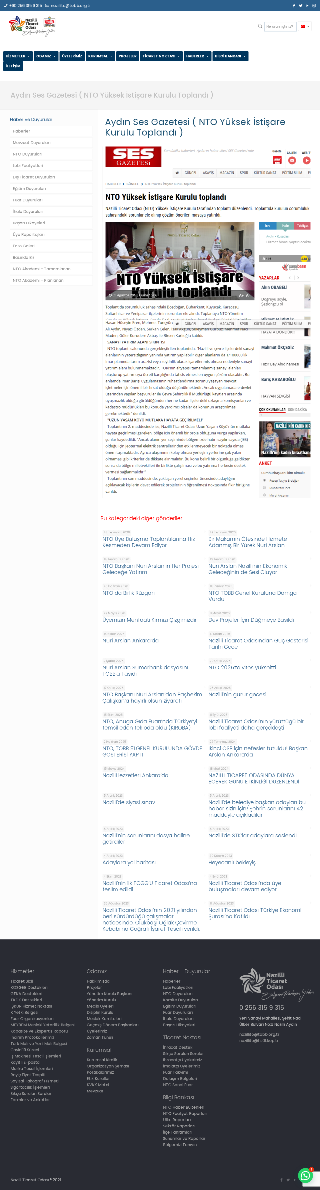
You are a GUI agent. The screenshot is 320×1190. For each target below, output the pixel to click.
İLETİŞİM (13, 66)
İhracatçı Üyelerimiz (182, 1060)
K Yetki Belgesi (24, 1012)
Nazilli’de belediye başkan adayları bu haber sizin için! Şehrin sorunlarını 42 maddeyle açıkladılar (257, 808)
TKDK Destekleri (26, 1000)
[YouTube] (307, 5)
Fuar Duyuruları (27, 200)
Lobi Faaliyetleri (28, 165)
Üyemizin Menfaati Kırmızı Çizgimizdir (149, 619)
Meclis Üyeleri (100, 1006)
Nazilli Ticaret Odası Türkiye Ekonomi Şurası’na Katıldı (254, 913)
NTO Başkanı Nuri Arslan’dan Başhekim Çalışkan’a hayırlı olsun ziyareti (152, 697)
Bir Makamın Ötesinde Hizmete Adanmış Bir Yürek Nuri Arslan (247, 542)
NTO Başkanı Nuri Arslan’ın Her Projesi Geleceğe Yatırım (150, 569)
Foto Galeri (23, 246)
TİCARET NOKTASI (158, 56)
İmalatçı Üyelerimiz (181, 1066)
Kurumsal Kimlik (102, 1060)
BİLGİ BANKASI (228, 56)
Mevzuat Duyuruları (31, 143)
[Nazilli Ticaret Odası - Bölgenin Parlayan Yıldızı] (32, 26)
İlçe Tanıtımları (177, 1132)
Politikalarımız (100, 1072)
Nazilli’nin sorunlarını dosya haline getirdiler (146, 838)
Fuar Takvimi (175, 1072)
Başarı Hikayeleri (29, 223)
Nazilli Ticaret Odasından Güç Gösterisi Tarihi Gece (258, 643)
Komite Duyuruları (180, 1000)
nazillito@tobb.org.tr (71, 5)
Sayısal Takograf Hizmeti (34, 1081)
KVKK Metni (98, 1085)
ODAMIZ (43, 56)
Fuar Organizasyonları (32, 1019)
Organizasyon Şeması (108, 1066)
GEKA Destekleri (26, 994)
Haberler (21, 131)
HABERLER (195, 56)
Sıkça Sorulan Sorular (31, 1093)
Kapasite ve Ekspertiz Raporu (39, 1031)
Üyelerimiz (97, 1031)
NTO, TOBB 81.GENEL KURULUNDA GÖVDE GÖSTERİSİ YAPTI (152, 751)
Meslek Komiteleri (104, 1019)
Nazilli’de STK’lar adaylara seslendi (252, 835)
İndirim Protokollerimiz (32, 1037)
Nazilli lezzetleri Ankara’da (135, 775)
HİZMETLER (15, 56)
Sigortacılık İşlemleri (30, 1087)
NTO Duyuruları (27, 154)
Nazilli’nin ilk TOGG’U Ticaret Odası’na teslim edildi (149, 886)
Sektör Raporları (179, 1126)
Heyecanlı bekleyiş (232, 862)
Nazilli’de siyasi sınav (128, 802)
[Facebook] (293, 5)
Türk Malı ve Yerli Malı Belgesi (38, 1043)
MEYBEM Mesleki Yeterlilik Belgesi (42, 1025)
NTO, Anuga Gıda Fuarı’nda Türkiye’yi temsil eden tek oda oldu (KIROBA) (149, 724)
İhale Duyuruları (28, 211)
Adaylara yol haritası (129, 862)
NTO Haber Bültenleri (183, 1107)
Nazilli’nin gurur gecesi (237, 694)
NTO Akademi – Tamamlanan (41, 269)
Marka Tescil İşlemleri (31, 1068)
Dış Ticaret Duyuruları (34, 177)
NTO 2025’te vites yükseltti (242, 667)
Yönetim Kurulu (101, 1000)
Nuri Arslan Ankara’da (130, 640)
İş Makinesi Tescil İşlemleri (35, 1056)
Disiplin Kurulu (100, 1012)
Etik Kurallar (98, 1078)
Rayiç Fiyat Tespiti (27, 1075)
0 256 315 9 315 (261, 1007)
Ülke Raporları (177, 1120)
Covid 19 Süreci (24, 1050)
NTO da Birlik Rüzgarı (128, 592)
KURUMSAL (98, 56)
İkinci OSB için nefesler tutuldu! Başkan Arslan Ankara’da (258, 751)
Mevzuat (95, 1091)
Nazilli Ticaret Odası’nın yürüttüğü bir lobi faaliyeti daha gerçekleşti (256, 724)
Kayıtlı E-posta (25, 1062)
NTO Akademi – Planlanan (38, 280)
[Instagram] (314, 5)
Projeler (94, 987)
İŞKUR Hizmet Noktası (31, 1006)
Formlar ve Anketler (30, 1100)
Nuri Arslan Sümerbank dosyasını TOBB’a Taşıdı (145, 670)
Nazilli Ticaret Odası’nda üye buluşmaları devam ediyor (244, 886)
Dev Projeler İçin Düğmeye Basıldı (251, 619)
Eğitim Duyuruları (29, 188)
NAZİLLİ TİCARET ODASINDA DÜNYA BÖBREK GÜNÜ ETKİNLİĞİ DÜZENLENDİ (253, 778)
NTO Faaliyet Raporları (185, 1113)
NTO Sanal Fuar (178, 1085)
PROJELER (127, 56)
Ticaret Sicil (21, 981)
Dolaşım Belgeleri (180, 1078)
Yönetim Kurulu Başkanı (109, 994)
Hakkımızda (98, 981)
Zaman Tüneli (100, 1037)
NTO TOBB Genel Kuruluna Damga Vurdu (252, 596)
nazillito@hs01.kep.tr (259, 1040)
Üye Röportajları (28, 234)
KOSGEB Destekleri (29, 987)
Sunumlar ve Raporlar (184, 1138)
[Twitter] (300, 5)
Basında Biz (23, 257)
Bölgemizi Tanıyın (180, 1145)
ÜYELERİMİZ (72, 56)
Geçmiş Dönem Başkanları (112, 1025)
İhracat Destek (177, 1047)
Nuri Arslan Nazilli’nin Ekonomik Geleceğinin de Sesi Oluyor (247, 569)
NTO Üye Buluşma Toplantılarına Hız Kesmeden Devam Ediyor (148, 542)
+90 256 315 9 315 (25, 5)
